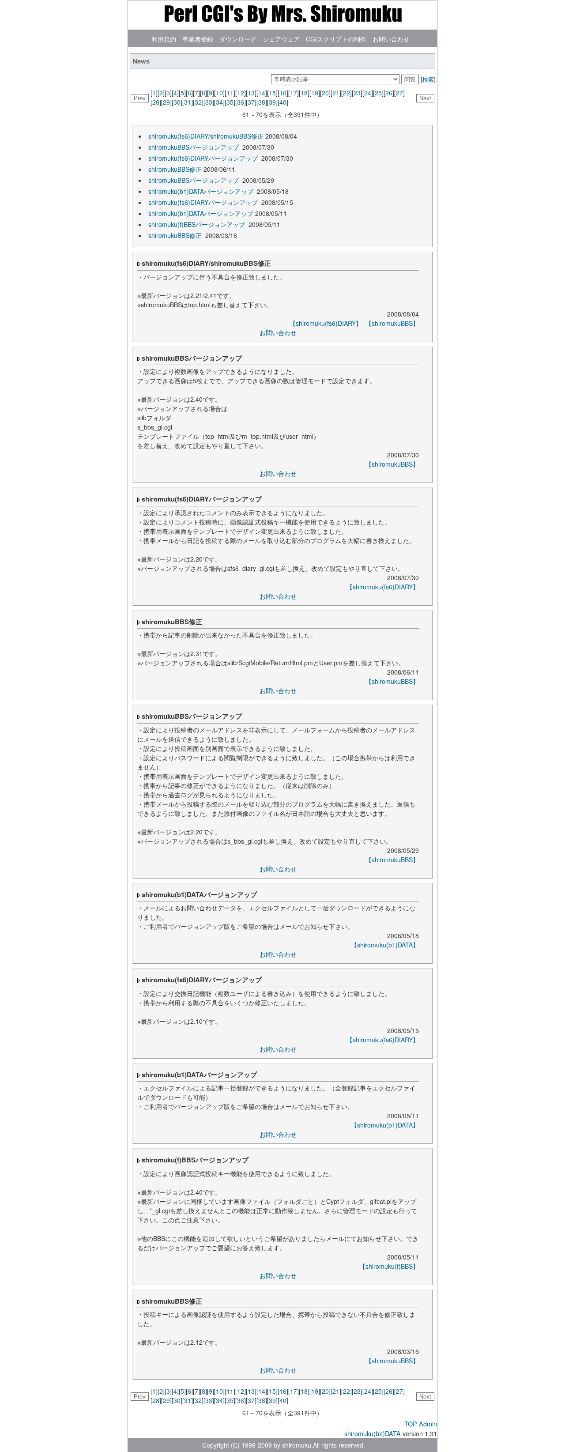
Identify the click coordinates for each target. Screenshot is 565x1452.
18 (304, 92)
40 (282, 102)
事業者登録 (197, 38)
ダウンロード (237, 38)
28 (155, 102)
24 (367, 92)
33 (208, 102)
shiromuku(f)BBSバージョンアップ (197, 224)
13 (251, 92)
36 (240, 102)
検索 (428, 79)
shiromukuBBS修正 (175, 169)
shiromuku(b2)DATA (372, 1433)
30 (177, 102)
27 (399, 92)
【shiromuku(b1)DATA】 (385, 944)
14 (261, 92)
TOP (410, 1423)
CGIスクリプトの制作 (336, 38)
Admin (428, 1423)
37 (251, 102)
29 (166, 102)
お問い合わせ (391, 38)
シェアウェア (281, 38)
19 (314, 92)
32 (198, 102)
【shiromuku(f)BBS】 (389, 1266)
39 (272, 102)
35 (230, 102)
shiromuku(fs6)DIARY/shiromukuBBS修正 (206, 136)
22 (346, 92)
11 (230, 92)
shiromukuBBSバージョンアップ (194, 147)
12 (240, 92)
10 (219, 92)
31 (187, 102)
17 (293, 92)
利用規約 (163, 38)
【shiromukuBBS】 (392, 323)
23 (357, 92)
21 (335, 92)
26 (388, 92)
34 (219, 102)
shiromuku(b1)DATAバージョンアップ (201, 191)
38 (261, 102)
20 (325, 92)
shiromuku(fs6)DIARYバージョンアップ (204, 158)
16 (282, 92)
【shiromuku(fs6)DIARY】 (326, 323)
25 (378, 92)
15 (272, 92)
